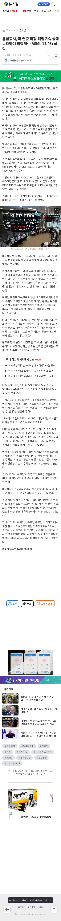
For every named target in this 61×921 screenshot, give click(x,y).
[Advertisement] (30, 856)
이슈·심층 (46, 11)
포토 (36, 11)
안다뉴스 (24, 900)
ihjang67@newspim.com (17, 548)
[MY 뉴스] (43, 4)
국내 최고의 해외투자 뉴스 (23, 359)
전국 (56, 11)
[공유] (56, 55)
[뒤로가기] (7, 909)
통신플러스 (13, 900)
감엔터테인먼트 (36, 900)
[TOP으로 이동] (53, 909)
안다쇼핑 (48, 900)
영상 (29, 11)
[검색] (53, 4)
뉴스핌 (11, 4)
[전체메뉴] (58, 4)
